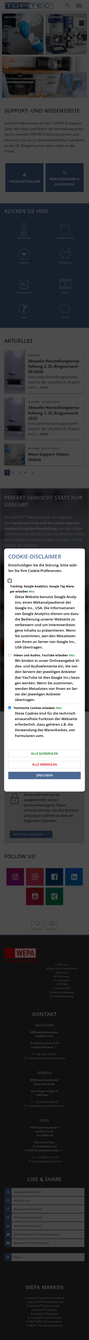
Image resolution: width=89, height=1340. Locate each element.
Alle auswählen (44, 753)
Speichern (44, 775)
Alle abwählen (44, 764)
